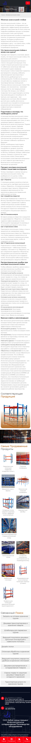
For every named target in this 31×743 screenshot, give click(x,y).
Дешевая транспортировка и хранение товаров (15, 624)
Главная (3, 15)
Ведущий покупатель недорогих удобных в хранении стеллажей (15, 660)
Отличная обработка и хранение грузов (15, 653)
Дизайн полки (8, 647)
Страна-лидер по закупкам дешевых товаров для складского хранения (15, 675)
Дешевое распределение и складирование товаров (15, 667)
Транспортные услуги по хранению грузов (15, 683)
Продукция (11, 740)
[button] (27, 413)
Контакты (27, 740)
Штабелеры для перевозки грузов (15, 631)
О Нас (19, 740)
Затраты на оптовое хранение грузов (15, 617)
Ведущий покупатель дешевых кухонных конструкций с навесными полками (15, 640)
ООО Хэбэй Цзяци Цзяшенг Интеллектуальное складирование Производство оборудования (14, 735)
